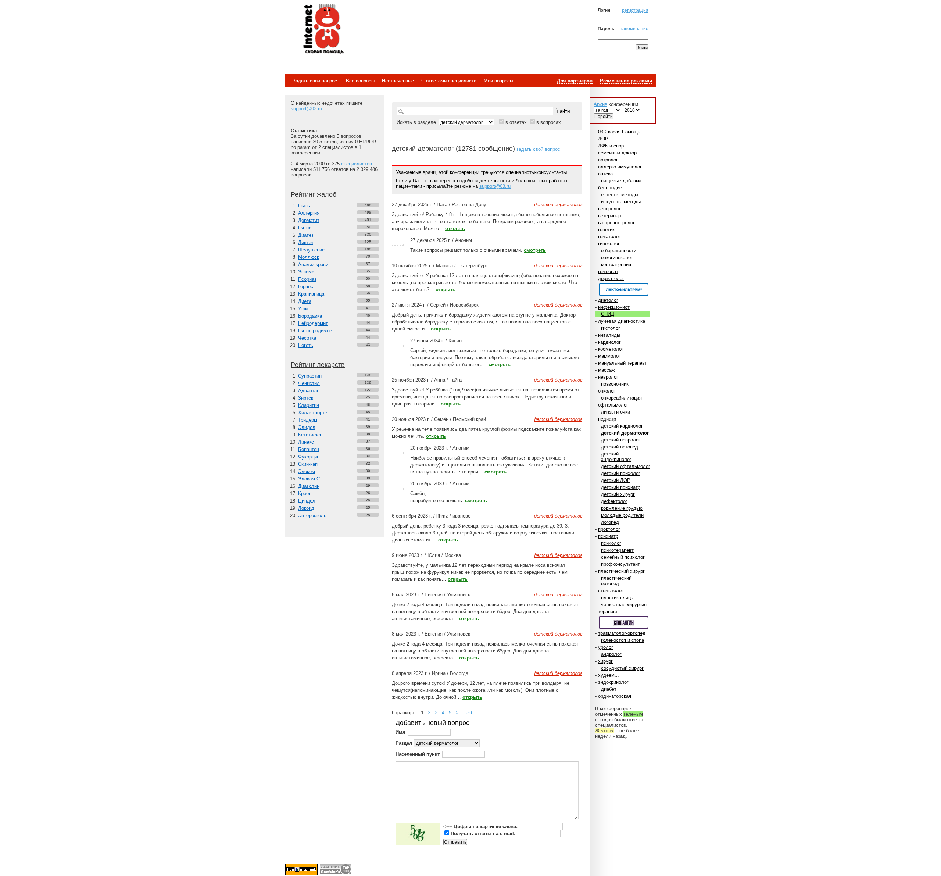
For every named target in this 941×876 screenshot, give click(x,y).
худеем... (608, 675)
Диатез (306, 235)
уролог (605, 647)
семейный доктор (617, 152)
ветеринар (609, 215)
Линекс (306, 442)
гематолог (609, 236)
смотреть (535, 250)
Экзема (306, 272)
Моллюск (308, 257)
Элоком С (309, 479)
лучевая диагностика (621, 321)
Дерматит (308, 220)
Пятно (304, 227)
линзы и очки (615, 412)
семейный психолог (623, 557)
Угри (303, 308)
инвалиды (609, 335)
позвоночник (615, 384)
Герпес (305, 286)
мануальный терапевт (622, 363)
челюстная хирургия (624, 604)
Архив (600, 104)
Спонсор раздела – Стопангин (623, 622)
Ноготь (305, 345)
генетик (606, 229)
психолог (611, 543)
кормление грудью (622, 508)
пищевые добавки (621, 180)
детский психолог (620, 473)
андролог (611, 654)
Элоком (306, 471)
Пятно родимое (315, 330)
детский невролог (620, 440)
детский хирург (618, 494)
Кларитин (308, 405)
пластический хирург (621, 571)
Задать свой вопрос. (316, 80)
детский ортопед (619, 447)
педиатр (607, 419)
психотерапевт (617, 550)
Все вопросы (360, 80)
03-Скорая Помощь (619, 132)
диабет (608, 689)
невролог (608, 377)
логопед (610, 522)
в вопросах (548, 122)
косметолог (610, 349)
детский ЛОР (615, 480)
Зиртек (305, 398)
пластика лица (617, 597)
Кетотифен (310, 434)
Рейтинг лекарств (318, 364)
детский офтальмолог (625, 466)
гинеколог (609, 243)
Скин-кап (308, 464)
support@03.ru (306, 108)
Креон (304, 493)
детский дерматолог (625, 433)
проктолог (609, 529)
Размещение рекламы (626, 80)
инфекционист (614, 307)
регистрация (635, 10)
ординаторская (614, 696)
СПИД (607, 314)
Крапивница (311, 294)
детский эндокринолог (616, 456)
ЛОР (603, 139)
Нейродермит (313, 323)
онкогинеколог (617, 257)
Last (467, 712)
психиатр (608, 536)
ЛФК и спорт (612, 146)
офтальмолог (613, 405)
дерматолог (611, 278)
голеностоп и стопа (622, 640)
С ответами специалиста (448, 80)
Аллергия (308, 213)
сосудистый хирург (622, 668)
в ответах (516, 122)
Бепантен (308, 449)
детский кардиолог (622, 426)
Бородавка (310, 316)
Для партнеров (575, 80)
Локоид (306, 508)
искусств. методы (621, 201)
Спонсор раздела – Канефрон (623, 289)
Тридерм (307, 420)
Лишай (305, 242)
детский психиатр (620, 487)
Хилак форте (312, 412)
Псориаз (307, 279)
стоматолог (610, 590)
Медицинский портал (323, 29)
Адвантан (308, 390)
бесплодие (610, 187)
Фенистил (309, 383)
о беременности (618, 250)
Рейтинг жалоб (313, 194)
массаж (606, 370)
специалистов (356, 164)
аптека (605, 173)
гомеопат (608, 271)
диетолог (608, 300)
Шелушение (311, 250)
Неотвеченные (398, 80)
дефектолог (614, 501)
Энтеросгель (312, 515)
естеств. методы (619, 194)
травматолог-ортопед (621, 633)
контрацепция (616, 264)
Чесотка (307, 338)
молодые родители (622, 515)
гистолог (610, 328)
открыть (455, 228)
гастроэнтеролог (616, 222)
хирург (605, 661)
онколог (606, 391)
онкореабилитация (621, 398)
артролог (608, 159)
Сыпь (304, 205)
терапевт (608, 611)
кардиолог (609, 342)
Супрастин (310, 376)
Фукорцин (308, 457)
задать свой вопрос (538, 149)
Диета (304, 301)
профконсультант (620, 564)
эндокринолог (613, 682)
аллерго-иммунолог (620, 166)
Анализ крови (313, 264)
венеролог (609, 208)
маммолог (609, 356)
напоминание (634, 28)
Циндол (306, 501)
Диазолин (308, 486)
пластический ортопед (616, 580)
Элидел (306, 427)
